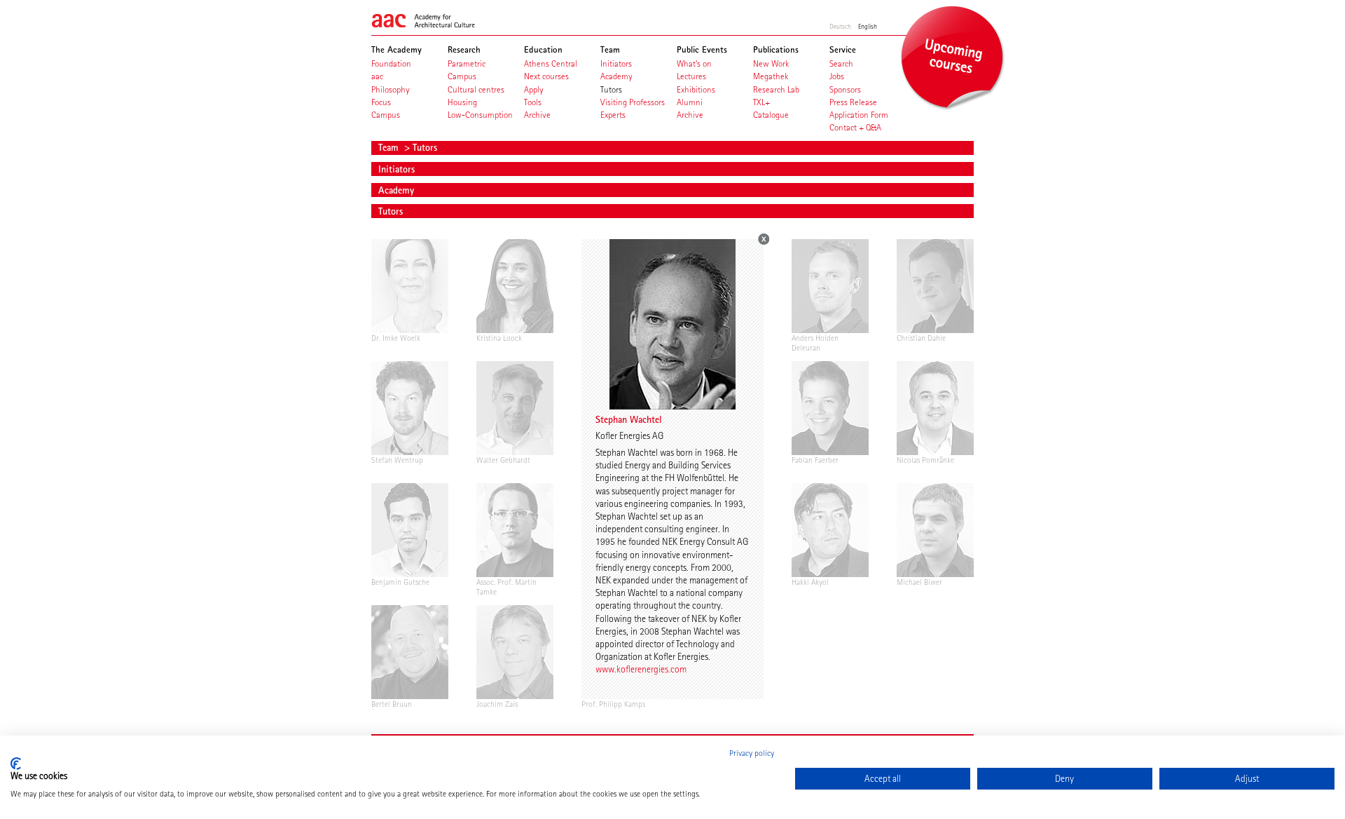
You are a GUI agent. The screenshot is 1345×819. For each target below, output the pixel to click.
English (867, 26)
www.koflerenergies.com (641, 669)
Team (389, 147)
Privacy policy (751, 753)
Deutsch (840, 26)
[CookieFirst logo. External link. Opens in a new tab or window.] (16, 763)
